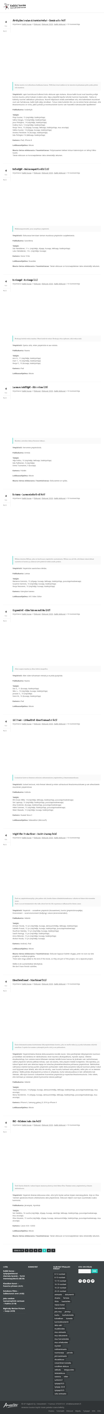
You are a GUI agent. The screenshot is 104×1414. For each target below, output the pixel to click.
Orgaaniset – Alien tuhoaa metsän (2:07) (31, 610)
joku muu (58, 1312)
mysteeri (58, 1346)
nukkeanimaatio (61, 1349)
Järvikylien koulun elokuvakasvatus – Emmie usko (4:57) (39, 20)
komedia (69, 1318)
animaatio (58, 1295)
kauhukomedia (68, 1315)
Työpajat (86, 1411)
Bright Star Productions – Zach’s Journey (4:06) (35, 834)
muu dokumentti (61, 1336)
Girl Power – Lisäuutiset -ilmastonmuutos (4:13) (35, 720)
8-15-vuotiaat (60, 1277)
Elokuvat (37, 24)
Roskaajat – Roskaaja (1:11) (25, 280)
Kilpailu (78, 1411)
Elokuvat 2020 (47, 24)
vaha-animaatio (60, 1394)
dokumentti (69, 1295)
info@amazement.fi (73, 1404)
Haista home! (60, 1305)
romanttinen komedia (63, 1363)
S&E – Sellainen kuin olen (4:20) (27, 1121)
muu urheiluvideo (61, 1342)
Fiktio (57, 1301)
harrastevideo (60, 1308)
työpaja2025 (59, 1390)
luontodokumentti (61, 1322)
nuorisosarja (59, 1353)
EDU (99, 1411)
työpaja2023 (59, 1383)
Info (93, 1411)
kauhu (57, 1315)
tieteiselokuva (60, 1373)
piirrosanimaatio (61, 1356)
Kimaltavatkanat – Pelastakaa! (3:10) (29, 980)
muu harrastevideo (62, 1339)
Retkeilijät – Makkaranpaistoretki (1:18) (31, 169)
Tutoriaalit (60, 1411)
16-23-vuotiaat (60, 1288)
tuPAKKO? (59, 1380)
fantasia (66, 1298)
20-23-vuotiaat (60, 1291)
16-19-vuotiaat (60, 1284)
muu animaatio (60, 1332)
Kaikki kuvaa (26, 24)
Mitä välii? (58, 1325)
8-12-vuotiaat (60, 1274)
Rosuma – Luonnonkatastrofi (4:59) (29, 494)
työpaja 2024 (60, 1387)
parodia (70, 1353)
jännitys (68, 1312)
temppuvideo (69, 1370)
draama (57, 1298)
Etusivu (51, 1411)
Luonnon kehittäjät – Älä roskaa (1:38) (30, 387)
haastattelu (66, 1301)
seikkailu (58, 1370)
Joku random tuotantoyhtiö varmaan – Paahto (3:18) (13, 1301)
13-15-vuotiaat (60, 1281)
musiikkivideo (60, 1329)
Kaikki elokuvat (60, 24)
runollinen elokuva (62, 1366)
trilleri (66, 1377)
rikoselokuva (59, 1360)
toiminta (58, 1377)
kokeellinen (59, 1318)
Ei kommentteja (74, 24)
